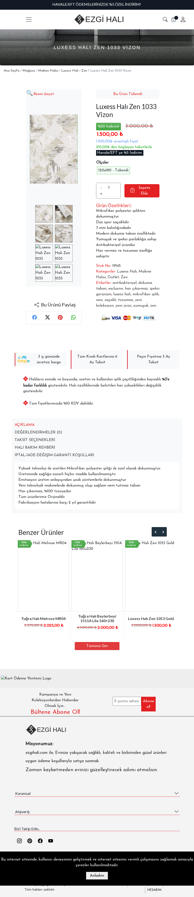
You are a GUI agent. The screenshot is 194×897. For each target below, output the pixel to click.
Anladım (97, 876)
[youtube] (50, 841)
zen (153, 306)
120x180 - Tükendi (113, 170)
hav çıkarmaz (136, 289)
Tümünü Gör (97, 646)
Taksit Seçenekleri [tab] (35, 440)
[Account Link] (181, 19)
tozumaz (125, 300)
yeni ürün (123, 306)
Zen (84, 71)
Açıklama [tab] (25, 425)
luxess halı (122, 294)
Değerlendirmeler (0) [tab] (38, 432)
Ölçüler (102, 162)
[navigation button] (28, 19)
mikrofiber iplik (145, 294)
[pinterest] (30, 841)
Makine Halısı (48, 71)
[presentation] (155, 532)
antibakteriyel (125, 283)
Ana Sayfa (11, 71)
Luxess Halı (69, 71)
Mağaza (28, 71)
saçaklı (110, 300)
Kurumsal (23, 793)
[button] (165, 19)
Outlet (113, 277)
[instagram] (19, 841)
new (99, 300)
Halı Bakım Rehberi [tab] (35, 448)
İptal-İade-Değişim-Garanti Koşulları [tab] (54, 455)
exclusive (115, 289)
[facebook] (40, 841)
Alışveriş (22, 811)
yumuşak (140, 306)
